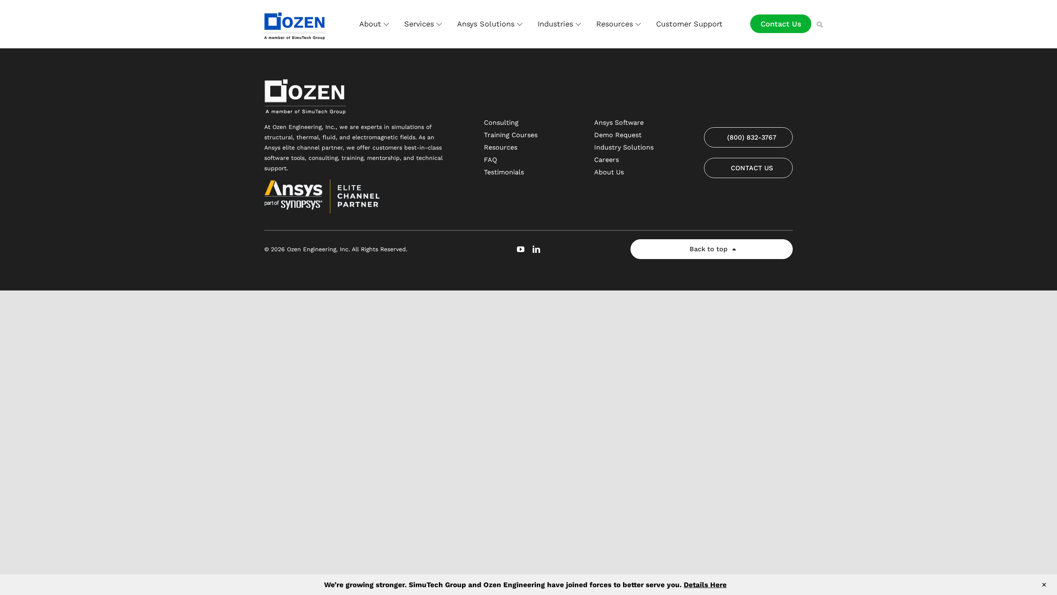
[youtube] (520, 249)
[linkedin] (536, 249)
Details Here (705, 585)
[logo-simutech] (295, 11)
